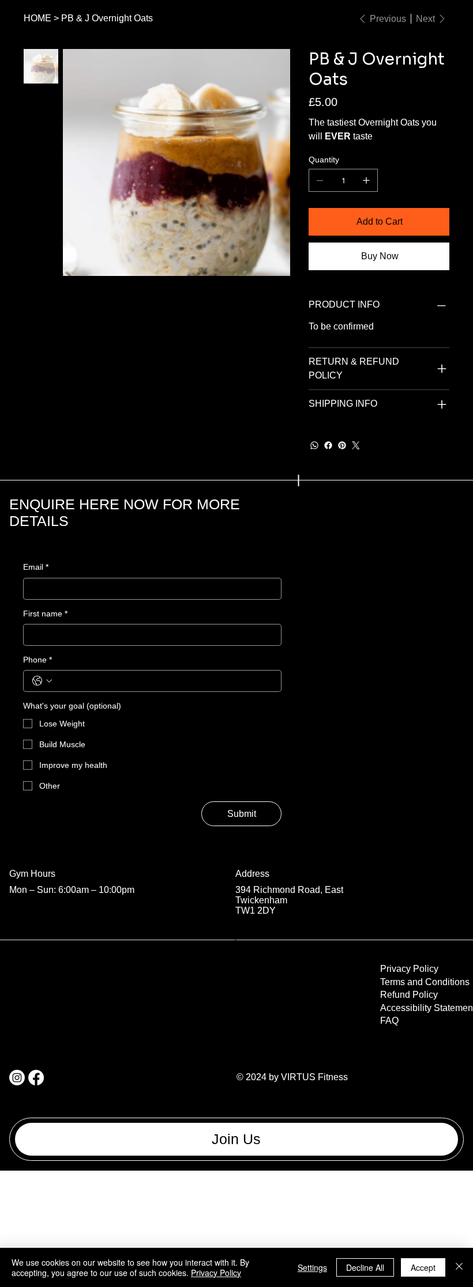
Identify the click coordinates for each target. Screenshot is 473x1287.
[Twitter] (356, 445)
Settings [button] (312, 1267)
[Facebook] (328, 445)
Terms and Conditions (425, 982)
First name (45, 613)
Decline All (365, 1267)
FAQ (389, 1020)
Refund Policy (409, 995)
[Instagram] (17, 1077)
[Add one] (366, 180)
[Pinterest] (342, 445)
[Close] (459, 1267)
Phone (37, 659)
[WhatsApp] (314, 445)
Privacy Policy (409, 969)
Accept (423, 1267)
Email (35, 566)
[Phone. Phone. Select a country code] (42, 681)
